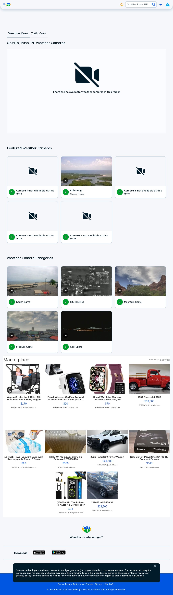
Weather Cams (18, 33)
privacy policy (23, 575)
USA (106, 584)
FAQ (111, 584)
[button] (155, 566)
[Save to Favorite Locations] (122, 4)
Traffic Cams (38, 33)
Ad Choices (138, 575)
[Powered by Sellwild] (165, 360)
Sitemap (98, 584)
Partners (77, 584)
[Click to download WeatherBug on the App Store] (39, 553)
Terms (61, 584)
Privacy (68, 584)
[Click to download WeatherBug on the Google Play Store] (59, 553)
